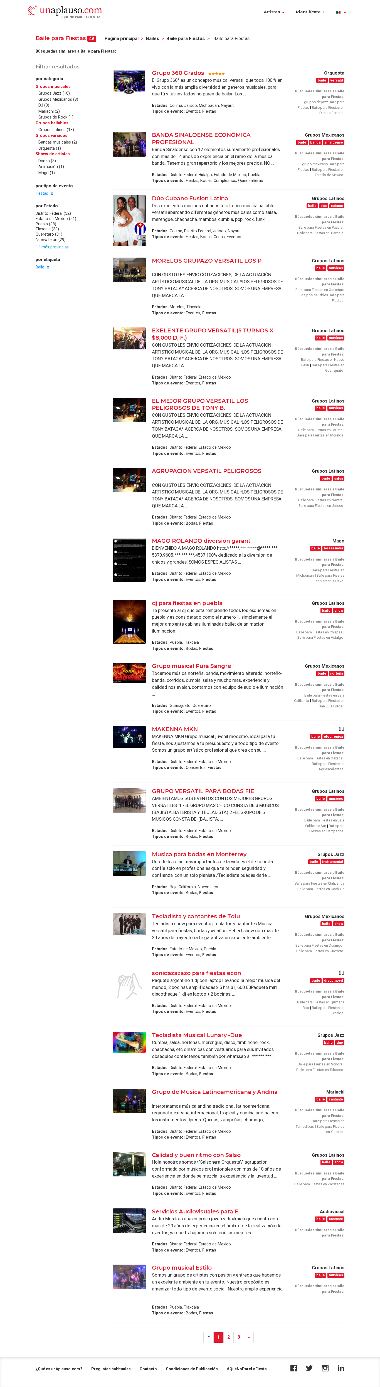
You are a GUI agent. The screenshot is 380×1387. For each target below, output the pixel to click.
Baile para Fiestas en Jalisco (320, 506)
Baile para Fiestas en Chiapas (319, 632)
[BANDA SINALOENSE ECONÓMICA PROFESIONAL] (129, 144)
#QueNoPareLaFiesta (247, 1369)
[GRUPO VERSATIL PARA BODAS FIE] (129, 800)
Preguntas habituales (111, 1369)
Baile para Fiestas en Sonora (320, 1064)
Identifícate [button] (308, 11)
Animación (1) (51, 166)
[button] (341, 12)
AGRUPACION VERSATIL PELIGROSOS (206, 471)
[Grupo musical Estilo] (129, 1277)
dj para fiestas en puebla (187, 603)
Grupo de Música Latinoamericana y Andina (215, 1092)
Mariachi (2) (49, 111)
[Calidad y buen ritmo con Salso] (129, 1164)
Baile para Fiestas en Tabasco (319, 1070)
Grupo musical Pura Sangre (191, 666)
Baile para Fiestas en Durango (318, 945)
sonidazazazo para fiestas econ (196, 973)
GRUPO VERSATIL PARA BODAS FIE (203, 791)
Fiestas (42, 193)
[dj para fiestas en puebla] (129, 622)
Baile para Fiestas (185, 38)
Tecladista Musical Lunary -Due (197, 1035)
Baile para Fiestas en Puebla (320, 227)
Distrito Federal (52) (53, 213)
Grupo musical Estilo (182, 1267)
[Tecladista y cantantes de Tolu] (129, 924)
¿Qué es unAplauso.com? (59, 1369)
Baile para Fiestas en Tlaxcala (320, 233)
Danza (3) (47, 160)
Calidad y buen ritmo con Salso (196, 1155)
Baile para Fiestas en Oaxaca (319, 758)
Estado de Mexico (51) (56, 218)
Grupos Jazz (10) (54, 93)
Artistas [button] (272, 11)
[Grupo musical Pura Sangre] (129, 673)
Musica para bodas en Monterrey (199, 854)
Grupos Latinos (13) (56, 129)
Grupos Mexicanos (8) (58, 99)
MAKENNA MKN (175, 729)
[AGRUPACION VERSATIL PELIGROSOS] (129, 480)
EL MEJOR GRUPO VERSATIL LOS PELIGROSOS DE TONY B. (200, 404)
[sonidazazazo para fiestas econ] (129, 986)
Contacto (148, 1369)
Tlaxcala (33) (47, 229)
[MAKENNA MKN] (129, 737)
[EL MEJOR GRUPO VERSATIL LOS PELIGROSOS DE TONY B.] (129, 410)
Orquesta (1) (49, 148)
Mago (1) (46, 172)
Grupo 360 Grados (178, 73)
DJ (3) (43, 105)
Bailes (152, 38)
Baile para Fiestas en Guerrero (319, 951)
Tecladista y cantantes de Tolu (196, 916)
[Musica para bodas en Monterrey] (129, 863)
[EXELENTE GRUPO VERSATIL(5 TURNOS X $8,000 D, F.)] (129, 338)
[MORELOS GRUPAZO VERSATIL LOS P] (129, 270)
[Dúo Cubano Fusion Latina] (129, 220)
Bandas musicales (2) (57, 142)
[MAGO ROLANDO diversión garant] (129, 559)
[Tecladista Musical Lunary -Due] (129, 1042)
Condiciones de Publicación (192, 1369)
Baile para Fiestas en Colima (320, 430)
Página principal (122, 38)
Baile (40, 267)
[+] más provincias (52, 247)
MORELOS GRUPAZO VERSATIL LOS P (206, 260)
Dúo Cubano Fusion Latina (191, 198)
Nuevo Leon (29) (51, 239)
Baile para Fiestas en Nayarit (320, 500)
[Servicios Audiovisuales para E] (129, 1220)
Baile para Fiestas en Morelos (320, 435)
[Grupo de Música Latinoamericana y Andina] (129, 1101)
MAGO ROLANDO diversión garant (201, 540)
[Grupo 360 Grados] (129, 82)
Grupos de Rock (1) (55, 117)
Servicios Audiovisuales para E (195, 1211)
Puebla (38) (46, 223)
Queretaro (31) (49, 234)
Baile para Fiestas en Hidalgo (320, 637)
